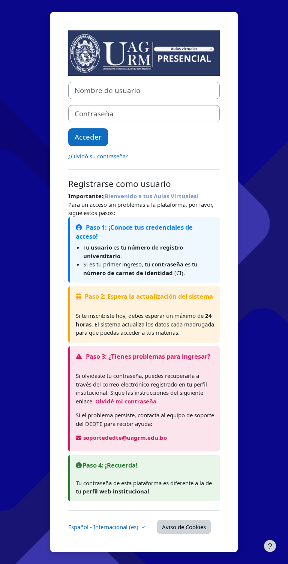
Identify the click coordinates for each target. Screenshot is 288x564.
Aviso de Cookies (184, 527)
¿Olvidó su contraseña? (98, 156)
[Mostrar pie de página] (270, 546)
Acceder (88, 136)
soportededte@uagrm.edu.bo (125, 437)
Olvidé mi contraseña (125, 401)
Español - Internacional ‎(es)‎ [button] (104, 527)
